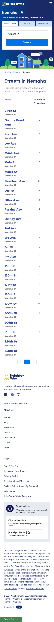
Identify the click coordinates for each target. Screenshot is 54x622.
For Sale (27, 24)
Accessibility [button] (9, 607)
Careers (8, 442)
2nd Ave (10, 228)
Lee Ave (10, 143)
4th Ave (10, 256)
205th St (10, 322)
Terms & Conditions (35, 588)
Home (7, 417)
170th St (10, 275)
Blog (6, 422)
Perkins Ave (13, 209)
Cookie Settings (11, 619)
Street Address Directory (16, 481)
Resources (9, 427)
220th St (10, 341)
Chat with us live (17, 520)
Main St (10, 162)
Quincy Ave (12, 219)
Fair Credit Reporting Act (22, 566)
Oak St (9, 190)
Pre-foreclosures (44, 24)
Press (6, 447)
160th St (10, 266)
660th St (10, 351)
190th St (10, 304)
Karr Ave (10, 134)
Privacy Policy (11, 476)
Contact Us (9, 437)
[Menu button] (51, 3)
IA (20, 72)
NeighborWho (10, 72)
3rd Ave (10, 238)
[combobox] (27, 33)
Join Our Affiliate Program (17, 496)
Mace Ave (11, 153)
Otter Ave (11, 200)
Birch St (10, 111)
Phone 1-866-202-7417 (16, 403)
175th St (10, 285)
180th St (10, 294)
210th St (10, 332)
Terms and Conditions (15, 471)
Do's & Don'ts (11, 466)
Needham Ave (14, 181)
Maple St (10, 172)
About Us (9, 432)
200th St (10, 313)
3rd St (8, 247)
